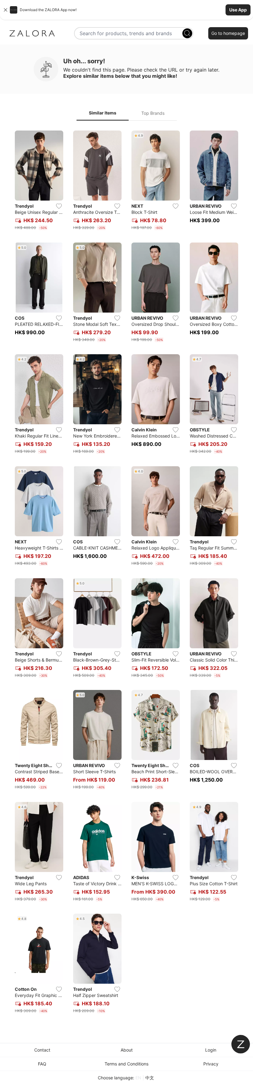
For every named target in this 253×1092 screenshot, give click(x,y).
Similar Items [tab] (102, 112)
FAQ (42, 1063)
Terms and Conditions (126, 1063)
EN (138, 1077)
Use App (238, 9)
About (127, 1050)
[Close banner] (5, 10)
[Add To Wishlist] (59, 206)
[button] (126, 10)
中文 (149, 1077)
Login (210, 1050)
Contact (42, 1050)
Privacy (210, 1063)
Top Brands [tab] (152, 113)
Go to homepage (228, 33)
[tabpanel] (126, 573)
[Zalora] (32, 33)
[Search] (187, 33)
